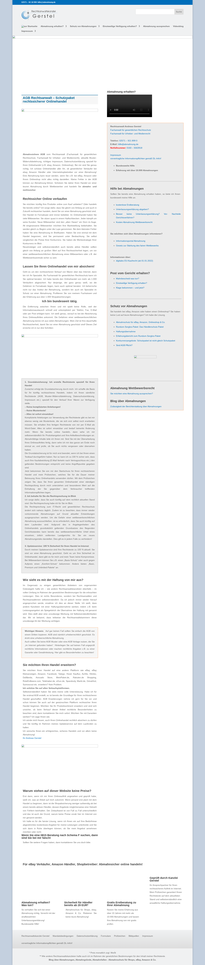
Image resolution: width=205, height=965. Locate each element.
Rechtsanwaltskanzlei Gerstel (35, 936)
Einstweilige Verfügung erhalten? (120, 26)
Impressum (27, 31)
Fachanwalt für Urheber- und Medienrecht (130, 133)
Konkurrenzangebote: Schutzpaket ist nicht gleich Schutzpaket (145, 340)
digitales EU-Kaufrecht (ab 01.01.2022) (134, 261)
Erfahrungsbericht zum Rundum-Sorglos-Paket (138, 336)
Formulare (106, 936)
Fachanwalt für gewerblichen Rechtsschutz (130, 130)
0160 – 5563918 (134, 148)
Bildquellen (134, 936)
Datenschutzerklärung (87, 936)
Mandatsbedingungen (63, 936)
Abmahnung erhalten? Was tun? (35, 904)
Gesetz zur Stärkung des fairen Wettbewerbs (137, 245)
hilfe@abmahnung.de (128, 144)
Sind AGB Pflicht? (124, 345)
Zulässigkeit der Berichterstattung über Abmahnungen (135, 406)
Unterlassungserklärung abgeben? (132, 209)
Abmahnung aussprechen (156, 26)
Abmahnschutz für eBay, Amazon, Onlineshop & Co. (140, 322)
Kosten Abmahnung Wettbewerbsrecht (134, 222)
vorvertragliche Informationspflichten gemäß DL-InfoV (135, 158)
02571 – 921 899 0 (128, 140)
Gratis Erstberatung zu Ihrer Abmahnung (121, 904)
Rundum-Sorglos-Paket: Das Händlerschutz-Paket (140, 327)
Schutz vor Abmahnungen (83, 26)
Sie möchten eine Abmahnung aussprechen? (131, 393)
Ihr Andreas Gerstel (32, 738)
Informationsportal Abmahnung (130, 241)
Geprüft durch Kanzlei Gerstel (164, 879)
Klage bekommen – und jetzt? (130, 287)
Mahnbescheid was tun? (127, 278)
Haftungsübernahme (126, 331)
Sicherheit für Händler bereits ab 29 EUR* (78, 904)
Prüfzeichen (119, 936)
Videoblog (178, 26)
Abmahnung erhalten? (52, 26)
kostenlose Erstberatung (127, 205)
